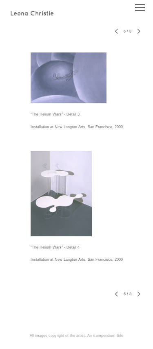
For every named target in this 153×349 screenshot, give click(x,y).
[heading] (32, 13)
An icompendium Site (105, 336)
